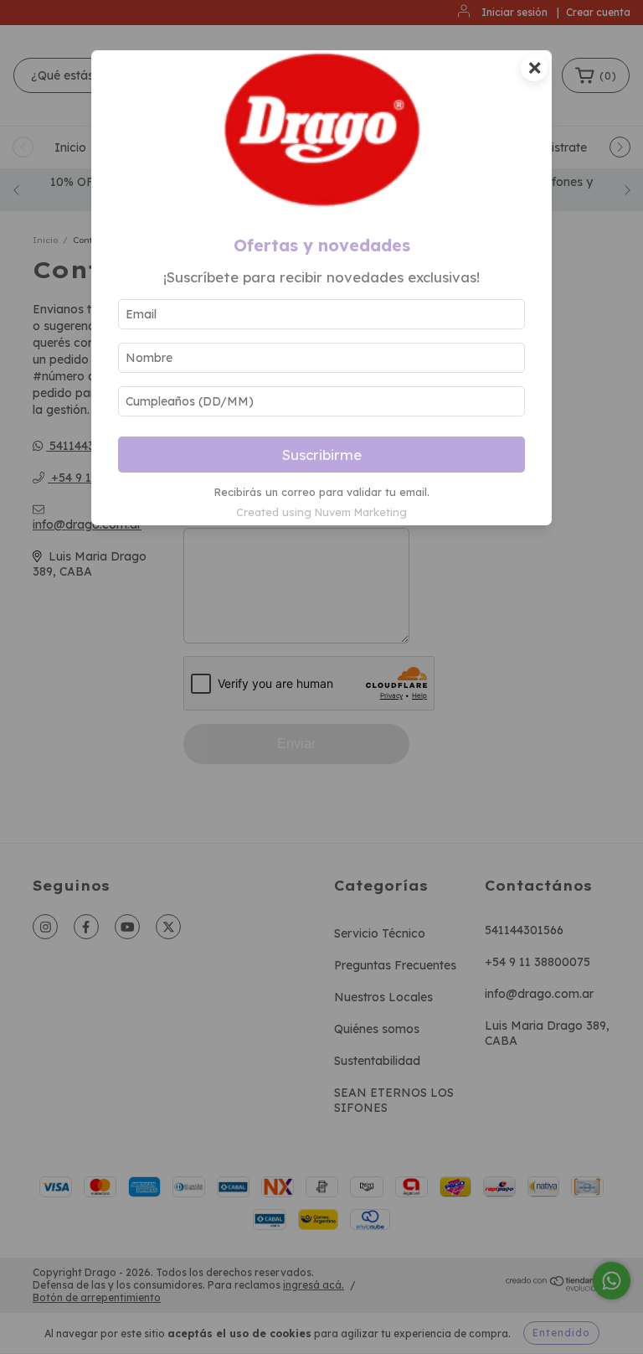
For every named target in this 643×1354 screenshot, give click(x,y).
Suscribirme (322, 454)
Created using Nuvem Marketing (321, 512)
